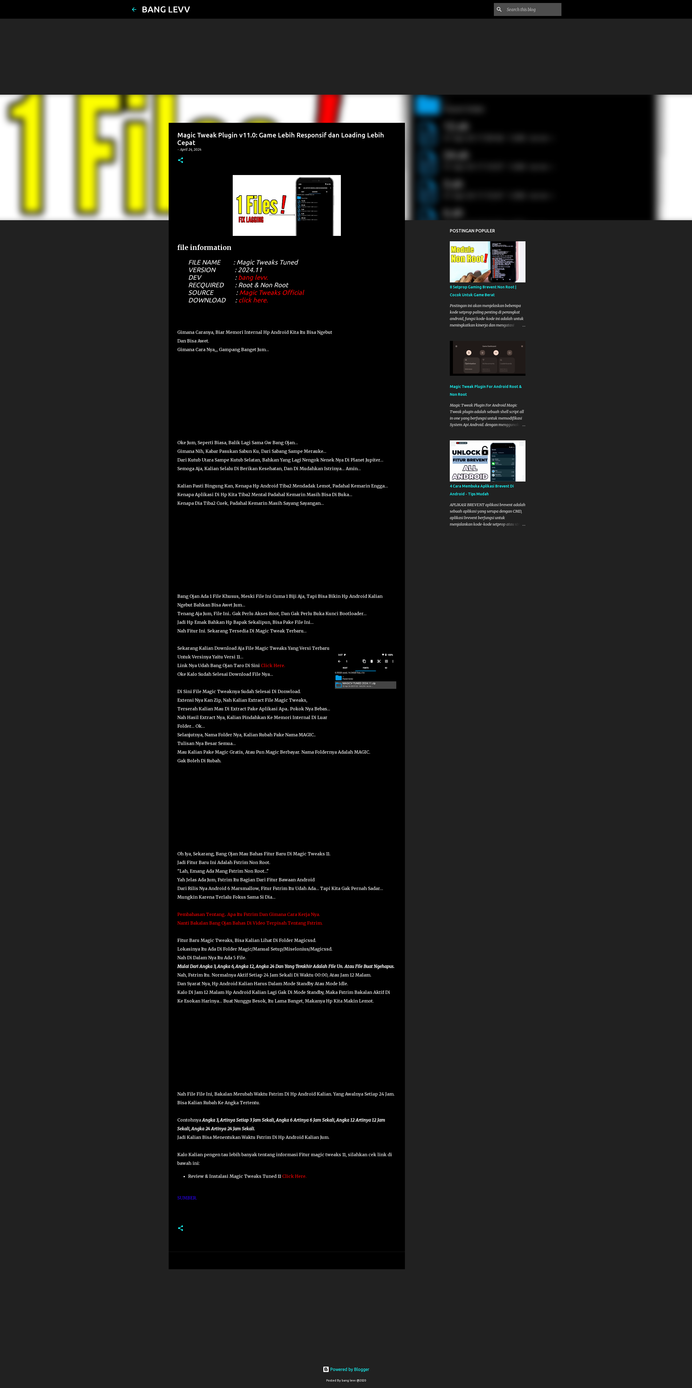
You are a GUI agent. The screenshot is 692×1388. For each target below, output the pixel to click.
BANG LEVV (166, 9)
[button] (180, 160)
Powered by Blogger (349, 1369)
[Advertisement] (162, 38)
